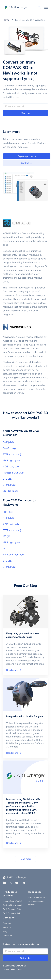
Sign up (25, 113)
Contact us (26, 163)
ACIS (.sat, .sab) (11, 466)
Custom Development (12, 905)
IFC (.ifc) (7, 536)
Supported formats (36, 897)
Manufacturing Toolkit (12, 901)
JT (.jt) (6, 548)
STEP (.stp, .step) (12, 454)
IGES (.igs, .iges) (11, 460)
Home (6, 20)
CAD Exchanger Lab (11, 913)
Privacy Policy (9, 969)
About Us (7, 927)
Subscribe (25, 958)
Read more (25, 859)
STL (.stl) (7, 478)
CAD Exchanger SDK (12, 909)
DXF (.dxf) (8, 442)
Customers (7, 923)
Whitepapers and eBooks (35, 903)
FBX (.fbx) (8, 512)
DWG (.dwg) (9, 448)
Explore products (27, 156)
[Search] (39, 7)
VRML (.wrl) (9, 484)
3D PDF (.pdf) (10, 491)
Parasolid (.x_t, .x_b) (13, 472)
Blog (5, 931)
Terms (20, 969)
